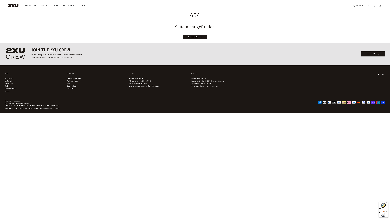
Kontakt (8, 91)
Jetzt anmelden (371, 54)
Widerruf (8, 81)
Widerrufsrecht (72, 81)
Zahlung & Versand (74, 78)
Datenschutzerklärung (21, 108)
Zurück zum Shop (193, 37)
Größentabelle (10, 89)
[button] (369, 5)
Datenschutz (71, 86)
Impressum (71, 89)
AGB (68, 83)
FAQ (6, 86)
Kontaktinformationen (46, 108)
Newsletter (9, 83)
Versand (36, 108)
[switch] (383, 215)
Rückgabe (8, 78)
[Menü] (387, 203)
